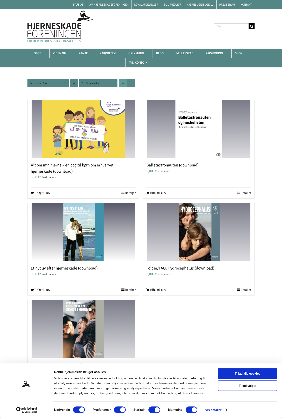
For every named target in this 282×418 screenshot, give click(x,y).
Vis (90, 83)
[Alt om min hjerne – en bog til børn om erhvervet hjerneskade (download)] (83, 129)
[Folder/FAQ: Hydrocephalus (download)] (198, 232)
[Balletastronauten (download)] (198, 129)
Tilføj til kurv (42, 193)
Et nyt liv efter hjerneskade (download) (64, 268)
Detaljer (130, 193)
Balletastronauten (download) (172, 165)
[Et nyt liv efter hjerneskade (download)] (83, 232)
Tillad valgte (247, 385)
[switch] (120, 409)
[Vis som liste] (131, 83)
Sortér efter (39, 83)
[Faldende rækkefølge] (74, 83)
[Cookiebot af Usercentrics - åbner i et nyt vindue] (27, 410)
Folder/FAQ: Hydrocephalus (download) (180, 268)
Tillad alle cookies (247, 373)
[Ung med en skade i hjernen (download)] (83, 329)
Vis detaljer (213, 410)
